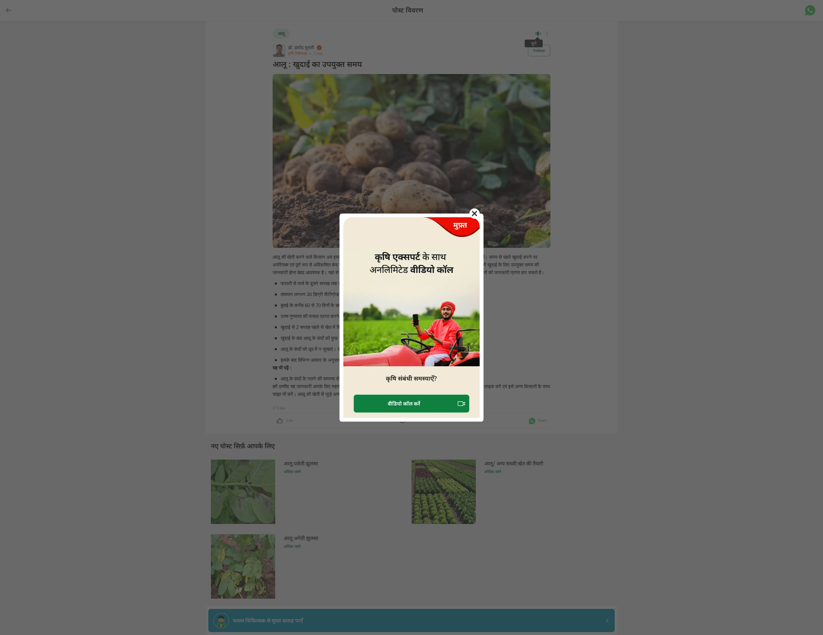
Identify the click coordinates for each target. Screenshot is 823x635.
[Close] (474, 213)
